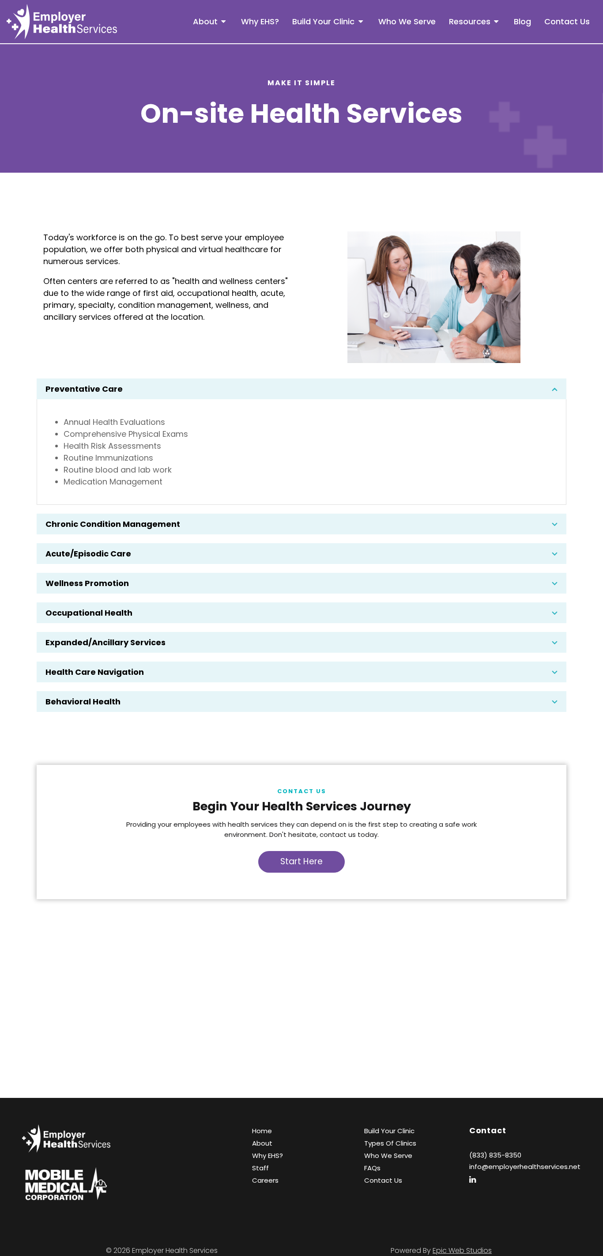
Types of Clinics (390, 1143)
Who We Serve (407, 21)
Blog (522, 21)
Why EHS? (260, 21)
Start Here (301, 861)
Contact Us (567, 21)
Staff (260, 1168)
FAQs (372, 1168)
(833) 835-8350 (495, 1155)
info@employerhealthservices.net (524, 1166)
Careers (265, 1180)
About (205, 21)
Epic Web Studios (462, 1250)
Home (262, 1130)
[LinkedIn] (475, 1179)
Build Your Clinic (323, 21)
